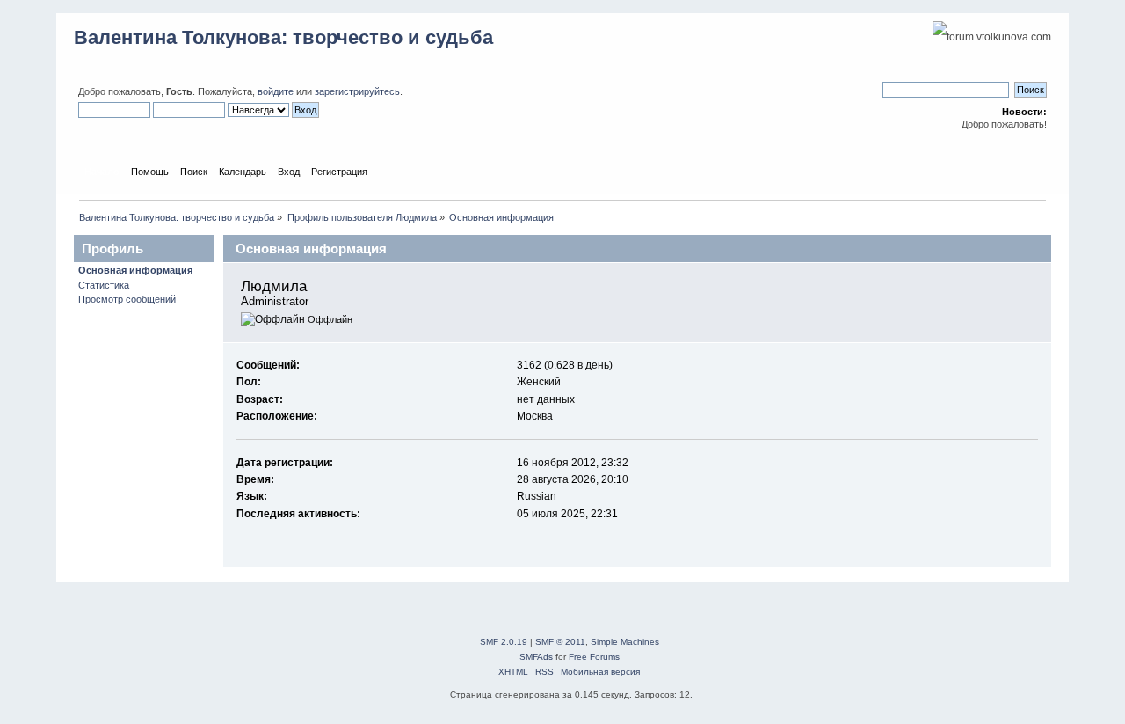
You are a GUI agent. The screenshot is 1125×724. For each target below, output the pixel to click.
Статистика (103, 285)
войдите (276, 91)
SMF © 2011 (560, 642)
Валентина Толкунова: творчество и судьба (283, 37)
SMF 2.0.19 (503, 642)
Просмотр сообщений (127, 299)
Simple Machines (625, 642)
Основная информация (135, 270)
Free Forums (594, 657)
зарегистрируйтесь (357, 91)
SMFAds (536, 657)
